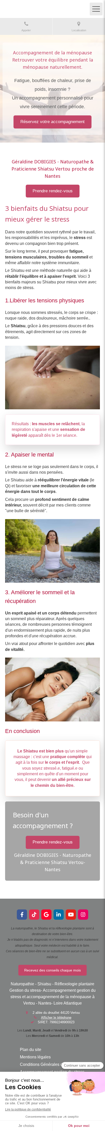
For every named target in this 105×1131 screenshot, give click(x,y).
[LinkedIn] (59, 914)
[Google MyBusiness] (46, 914)
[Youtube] (71, 914)
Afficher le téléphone (56, 1017)
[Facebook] (22, 914)
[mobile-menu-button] (96, 9)
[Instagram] (83, 914)
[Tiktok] (34, 914)
